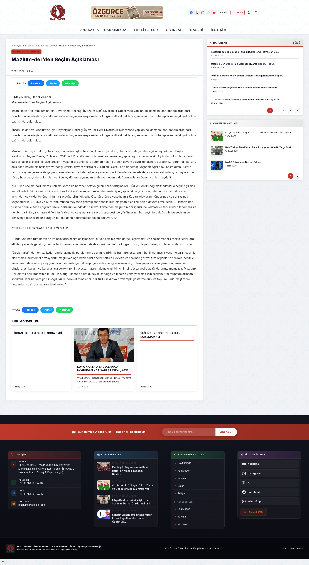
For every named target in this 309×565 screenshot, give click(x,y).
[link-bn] (127, 12)
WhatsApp (70, 83)
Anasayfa (89, 30)
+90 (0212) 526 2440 (30, 483)
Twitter (53, 83)
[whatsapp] (208, 12)
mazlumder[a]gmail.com (32, 504)
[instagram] (202, 12)
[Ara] (256, 12)
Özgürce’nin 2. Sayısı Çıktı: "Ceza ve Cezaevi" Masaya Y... (259, 132)
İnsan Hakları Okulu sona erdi (38, 333)
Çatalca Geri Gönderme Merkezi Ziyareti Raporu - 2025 (243, 63)
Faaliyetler (146, 30)
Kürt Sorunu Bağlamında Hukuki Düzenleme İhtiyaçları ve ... (245, 51)
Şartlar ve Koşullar (293, 548)
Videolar (183, 524)
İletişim (218, 30)
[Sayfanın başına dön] (3, 562)
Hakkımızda (115, 30)
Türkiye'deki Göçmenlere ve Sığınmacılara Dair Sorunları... (245, 87)
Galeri (196, 30)
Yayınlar (174, 30)
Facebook (36, 83)
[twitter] (197, 12)
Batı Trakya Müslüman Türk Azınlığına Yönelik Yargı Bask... (259, 147)
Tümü (296, 42)
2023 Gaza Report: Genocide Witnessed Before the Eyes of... (246, 99)
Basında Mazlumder (46, 45)
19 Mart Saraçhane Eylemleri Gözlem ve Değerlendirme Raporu (247, 75)
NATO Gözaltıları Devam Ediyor (243, 162)
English (224, 12)
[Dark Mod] (249, 12)
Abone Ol (226, 431)
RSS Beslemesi (256, 511)
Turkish (238, 12)
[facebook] (191, 12)
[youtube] (214, 12)
